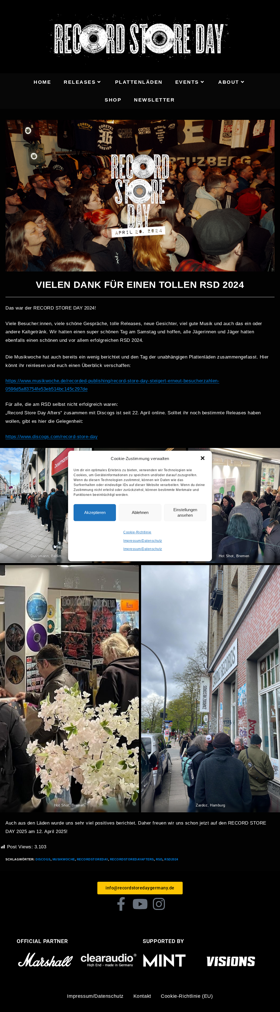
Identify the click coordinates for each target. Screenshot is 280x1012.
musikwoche (63, 859)
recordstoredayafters (132, 859)
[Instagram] (159, 904)
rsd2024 (171, 859)
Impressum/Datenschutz (142, 541)
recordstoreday (92, 859)
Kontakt (142, 996)
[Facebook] (121, 904)
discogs (43, 859)
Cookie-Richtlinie (137, 532)
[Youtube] (140, 904)
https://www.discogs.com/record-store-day (51, 436)
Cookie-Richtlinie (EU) (187, 996)
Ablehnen (140, 512)
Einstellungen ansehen (185, 512)
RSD (159, 859)
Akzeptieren (95, 512)
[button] (203, 458)
